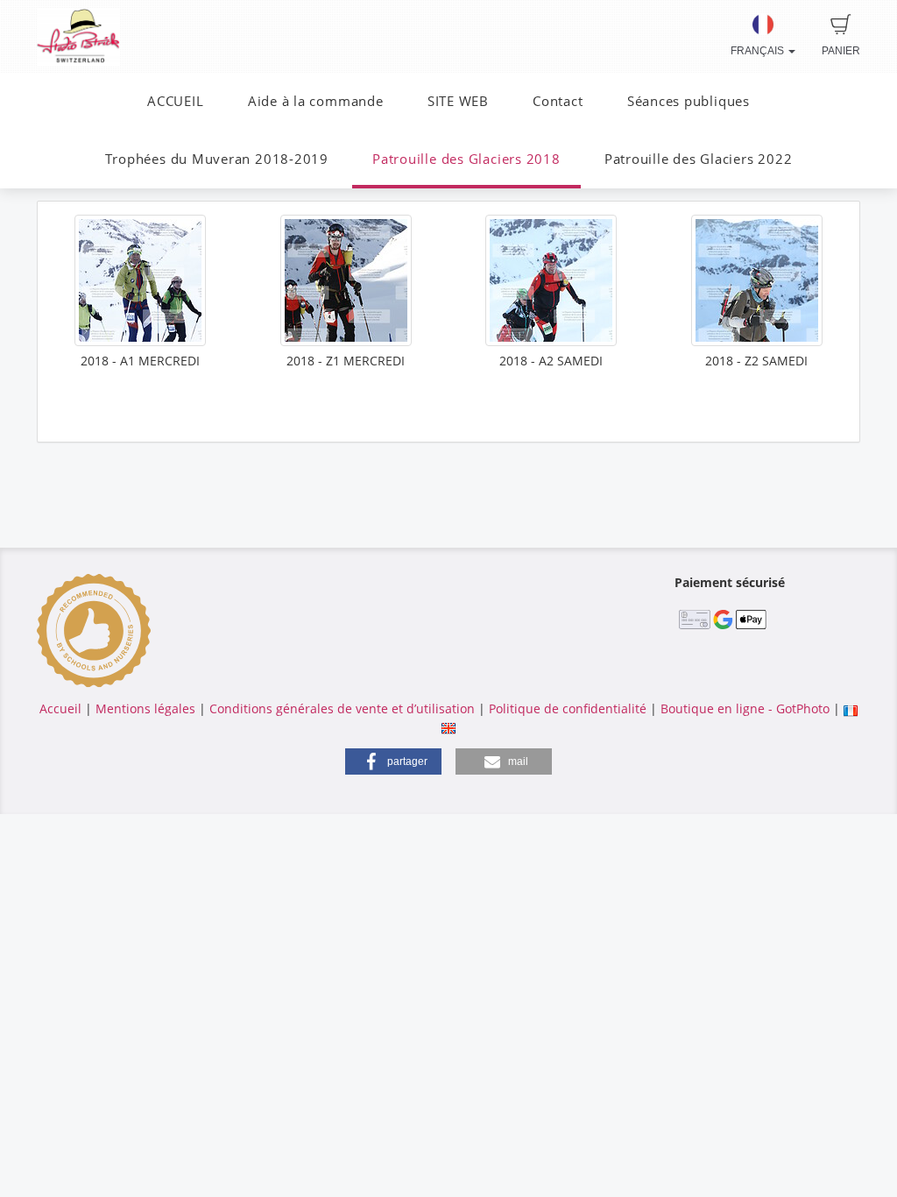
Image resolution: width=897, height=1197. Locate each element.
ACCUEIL (175, 101)
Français (759, 51)
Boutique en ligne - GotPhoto (745, 708)
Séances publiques (688, 101)
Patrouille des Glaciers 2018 (466, 159)
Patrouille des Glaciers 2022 (698, 159)
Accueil (60, 708)
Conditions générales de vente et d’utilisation (342, 708)
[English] (448, 726)
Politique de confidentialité (567, 708)
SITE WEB (458, 101)
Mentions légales (145, 708)
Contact (558, 101)
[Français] (851, 708)
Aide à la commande (316, 101)
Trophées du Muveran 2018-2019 (216, 159)
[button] (393, 761)
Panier (841, 51)
